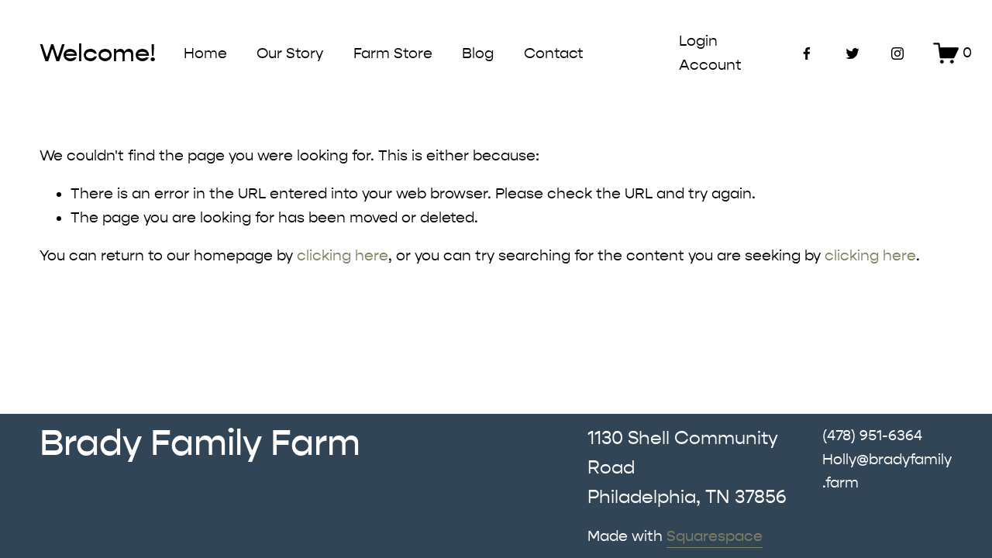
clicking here (342, 255)
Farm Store (392, 53)
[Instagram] (897, 53)
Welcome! (98, 53)
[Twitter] (852, 53)
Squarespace (714, 536)
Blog (478, 53)
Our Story (290, 53)
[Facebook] (807, 53)
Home (205, 53)
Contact (554, 53)
